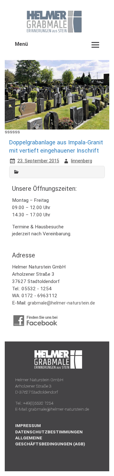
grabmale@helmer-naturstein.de (61, 303)
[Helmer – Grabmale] (48, 32)
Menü (21, 44)
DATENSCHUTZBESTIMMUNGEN (49, 431)
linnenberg (81, 161)
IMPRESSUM (28, 425)
